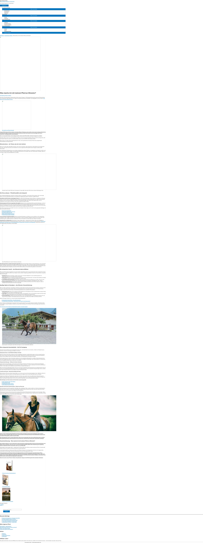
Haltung (9, 95)
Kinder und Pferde (7, 24)
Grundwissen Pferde (6, 7)
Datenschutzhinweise (6, 535)
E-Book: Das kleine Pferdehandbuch (9, 473)
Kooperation (4, 536)
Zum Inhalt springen (3, 0)
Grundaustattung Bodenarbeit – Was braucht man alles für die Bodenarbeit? (16, 301)
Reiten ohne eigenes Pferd (5, 528)
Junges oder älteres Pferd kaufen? (6, 529)
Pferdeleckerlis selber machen (8, 383)
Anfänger (6, 22)
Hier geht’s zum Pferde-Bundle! (8, 130)
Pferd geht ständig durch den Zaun (8, 211)
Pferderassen (6, 10)
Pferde (5, 29)
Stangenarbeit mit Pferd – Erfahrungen (9, 522)
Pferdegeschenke (7, 31)
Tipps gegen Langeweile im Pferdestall (9, 521)
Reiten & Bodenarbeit (6, 19)
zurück (1, 504)
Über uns (4, 533)
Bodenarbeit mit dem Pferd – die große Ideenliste (11, 300)
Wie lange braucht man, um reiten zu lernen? (8, 527)
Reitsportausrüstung (6, 25)
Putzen (5, 17)
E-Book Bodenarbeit (6, 486)
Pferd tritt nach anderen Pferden (8, 214)
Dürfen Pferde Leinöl (6, 382)
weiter (1, 505)
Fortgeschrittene (7, 23)
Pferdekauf (6, 12)
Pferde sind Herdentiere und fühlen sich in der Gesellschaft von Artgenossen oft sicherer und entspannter (22, 222)
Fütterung (6, 13)
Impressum (4, 534)
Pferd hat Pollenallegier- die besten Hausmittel (11, 518)
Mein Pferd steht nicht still (7, 212)
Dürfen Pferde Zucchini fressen (8, 384)
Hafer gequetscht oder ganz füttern (8, 381)
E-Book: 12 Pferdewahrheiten (7, 501)
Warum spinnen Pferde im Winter (8, 213)
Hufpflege (6, 18)
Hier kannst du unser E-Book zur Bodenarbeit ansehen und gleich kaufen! (14, 306)
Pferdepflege (4, 14)
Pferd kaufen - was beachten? (5, 526)
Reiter (5, 30)
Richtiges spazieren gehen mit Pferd (9, 519)
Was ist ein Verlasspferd (6, 210)
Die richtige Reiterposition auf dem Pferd (9, 520)
